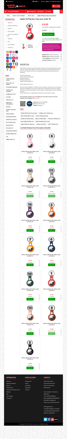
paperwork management (9, 103)
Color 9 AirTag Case (53, 124)
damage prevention (11, 116)
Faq (9, 41)
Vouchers (27, 389)
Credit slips (27, 385)
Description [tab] (24, 64)
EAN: (34, 103)
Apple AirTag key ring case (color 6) (51, 152)
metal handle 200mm (11, 130)
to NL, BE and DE (50, 58)
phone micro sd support (10, 83)
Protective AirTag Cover (54, 118)
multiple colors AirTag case (46, 113)
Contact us (10, 47)
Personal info (28, 381)
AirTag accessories (41, 124)
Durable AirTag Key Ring (27, 118)
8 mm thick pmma (10, 122)
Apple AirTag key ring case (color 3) (30, 152)
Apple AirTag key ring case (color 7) (30, 255)
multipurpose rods (10, 94)
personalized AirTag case (27, 121)
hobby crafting (10, 113)
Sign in (47, 1)
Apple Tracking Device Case (43, 121)
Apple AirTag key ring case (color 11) (51, 186)
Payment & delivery (12, 25)
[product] (30, 141)
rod (7, 136)
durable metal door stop (11, 110)
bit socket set (9, 128)
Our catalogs (11, 44)
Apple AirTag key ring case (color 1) (51, 289)
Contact (47, 377)
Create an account (56, 1)
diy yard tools (9, 125)
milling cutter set (10, 139)
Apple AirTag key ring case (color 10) (30, 289)
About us (10, 22)
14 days (49, 60)
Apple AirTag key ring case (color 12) (30, 186)
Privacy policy (11, 31)
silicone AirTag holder (40, 118)
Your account (30, 377)
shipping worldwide (50, 56)
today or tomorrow (50, 54)
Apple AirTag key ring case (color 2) (30, 358)
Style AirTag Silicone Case (27, 115)
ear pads (8, 97)
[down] (53, 31)
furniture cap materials (9, 90)
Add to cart (48, 34)
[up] (53, 29)
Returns (10, 28)
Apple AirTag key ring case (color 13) (30, 324)
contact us (10, 1)
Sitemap (10, 38)
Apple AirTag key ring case (27, 124)
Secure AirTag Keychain (42, 115)
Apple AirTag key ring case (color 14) (30, 221)
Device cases (35, 98)
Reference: (36, 102)
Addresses (27, 387)
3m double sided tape (11, 87)
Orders (26, 383)
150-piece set (9, 99)
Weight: (35, 105)
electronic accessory (11, 119)
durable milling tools (11, 133)
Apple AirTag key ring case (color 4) (51, 255)
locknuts (8, 106)
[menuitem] (5, 11)
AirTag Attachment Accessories (29, 113)
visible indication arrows (10, 79)
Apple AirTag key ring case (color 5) (51, 221)
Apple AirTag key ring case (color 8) (51, 324)
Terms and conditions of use (12, 35)
